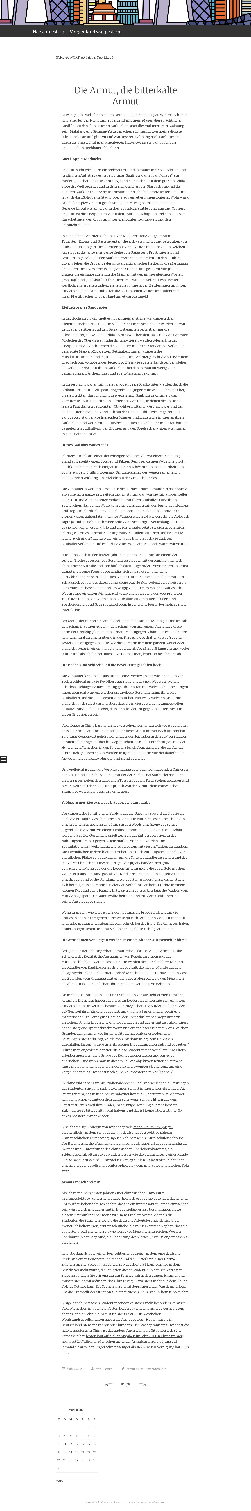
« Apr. (59, 1480)
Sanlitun (160, 1369)
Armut (130, 1369)
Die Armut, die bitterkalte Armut (125, 96)
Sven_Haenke (103, 1369)
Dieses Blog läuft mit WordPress (102, 1502)
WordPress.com (157, 1502)
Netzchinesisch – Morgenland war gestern (76, 31)
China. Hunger (145, 1369)
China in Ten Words (126, 824)
